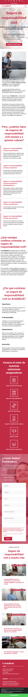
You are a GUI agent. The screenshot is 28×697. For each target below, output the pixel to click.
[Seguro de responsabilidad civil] (14, 393)
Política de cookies (7, 670)
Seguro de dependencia (14, 411)
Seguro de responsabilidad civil (14, 398)
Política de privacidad (8, 669)
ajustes (10, 692)
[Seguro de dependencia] (14, 405)
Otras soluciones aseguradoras (14, 449)
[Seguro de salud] (14, 431)
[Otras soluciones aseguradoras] (14, 444)
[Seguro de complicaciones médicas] (14, 418)
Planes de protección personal (14, 385)
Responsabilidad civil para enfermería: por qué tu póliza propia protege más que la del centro (12, 606)
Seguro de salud (14, 436)
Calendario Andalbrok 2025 (10, 681)
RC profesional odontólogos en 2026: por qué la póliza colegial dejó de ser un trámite (13, 630)
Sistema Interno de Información (11, 673)
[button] (25, 6)
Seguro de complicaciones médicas (14, 424)
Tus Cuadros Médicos (12, 685)
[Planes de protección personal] (14, 380)
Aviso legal (5, 672)
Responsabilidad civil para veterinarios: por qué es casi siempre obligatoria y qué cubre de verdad (14, 582)
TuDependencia (7, 683)
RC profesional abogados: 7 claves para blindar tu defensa (14, 652)
